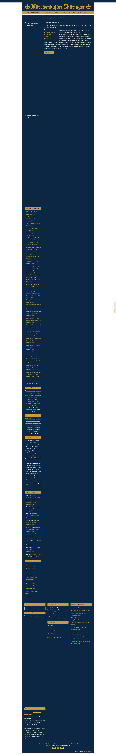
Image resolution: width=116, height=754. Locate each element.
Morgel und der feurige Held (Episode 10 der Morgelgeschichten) (33, 298)
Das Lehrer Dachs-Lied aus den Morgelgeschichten (32, 522)
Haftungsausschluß (31, 586)
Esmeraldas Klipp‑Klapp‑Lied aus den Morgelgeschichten (32, 515)
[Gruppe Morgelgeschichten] (115, 303)
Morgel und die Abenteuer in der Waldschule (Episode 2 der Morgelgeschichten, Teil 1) (33, 374)
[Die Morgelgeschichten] (115, 305)
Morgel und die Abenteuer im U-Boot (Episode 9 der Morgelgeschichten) (33, 313)
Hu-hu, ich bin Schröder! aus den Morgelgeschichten (33, 509)
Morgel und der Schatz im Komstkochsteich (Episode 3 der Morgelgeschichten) (33, 360)
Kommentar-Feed (52, 630)
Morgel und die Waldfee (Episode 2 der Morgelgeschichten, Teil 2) (32, 367)
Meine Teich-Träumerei (31, 211)
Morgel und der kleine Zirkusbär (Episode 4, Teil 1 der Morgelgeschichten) (33, 354)
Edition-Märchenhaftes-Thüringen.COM (46, 743)
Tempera (84, 751)
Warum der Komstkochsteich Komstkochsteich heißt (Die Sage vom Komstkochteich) (33, 333)
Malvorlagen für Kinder (32, 573)
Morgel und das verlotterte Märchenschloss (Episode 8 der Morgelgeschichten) (33, 320)
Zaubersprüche (30, 579)
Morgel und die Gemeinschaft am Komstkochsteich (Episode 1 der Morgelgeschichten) (33, 381)
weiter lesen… (48, 52)
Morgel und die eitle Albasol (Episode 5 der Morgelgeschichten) (33, 347)
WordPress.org (51, 633)
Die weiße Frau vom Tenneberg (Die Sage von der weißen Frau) (33, 279)
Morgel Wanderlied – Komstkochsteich (81, 610)
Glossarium (29, 571)
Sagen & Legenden (30, 596)
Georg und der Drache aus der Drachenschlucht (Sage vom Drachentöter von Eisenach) (33, 272)
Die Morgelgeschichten (31, 566)
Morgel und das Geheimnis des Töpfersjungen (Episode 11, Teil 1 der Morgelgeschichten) (33, 291)
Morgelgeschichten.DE (61, 743)
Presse (27, 593)
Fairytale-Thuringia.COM (72, 743)
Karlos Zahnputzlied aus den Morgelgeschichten (31, 502)
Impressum (28, 581)
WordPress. (89, 751)
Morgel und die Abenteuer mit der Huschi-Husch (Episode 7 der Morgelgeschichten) (33, 327)
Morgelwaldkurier (30, 409)
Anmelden (50, 625)
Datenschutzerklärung (31, 584)
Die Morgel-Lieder (31, 569)
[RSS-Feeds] (115, 310)
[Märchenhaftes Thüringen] (115, 308)
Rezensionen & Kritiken (32, 591)
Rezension (30, 431)
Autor (27, 564)
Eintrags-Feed (51, 628)
